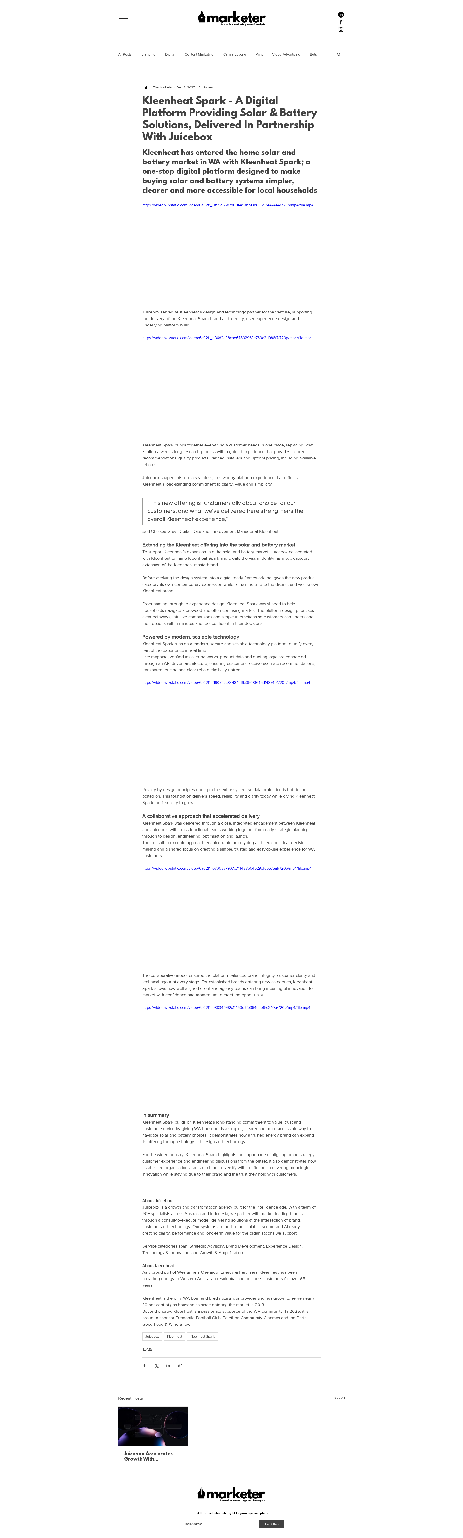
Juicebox (152, 1336)
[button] (123, 18)
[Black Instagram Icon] (341, 30)
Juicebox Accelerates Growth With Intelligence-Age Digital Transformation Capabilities (151, 1456)
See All (339, 1397)
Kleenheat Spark (202, 1336)
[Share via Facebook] (144, 1365)
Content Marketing (199, 54)
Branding (148, 54)
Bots (313, 54)
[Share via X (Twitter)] (156, 1365)
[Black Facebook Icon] (341, 22)
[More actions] (318, 87)
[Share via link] (180, 1365)
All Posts (125, 54)
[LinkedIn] (341, 15)
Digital (170, 54)
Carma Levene (234, 54)
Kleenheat (174, 1336)
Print (259, 54)
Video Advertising (286, 54)
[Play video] (231, 252)
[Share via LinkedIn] (168, 1365)
